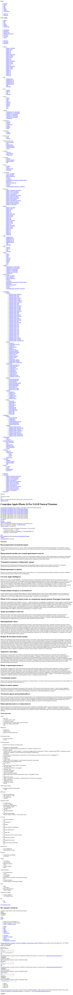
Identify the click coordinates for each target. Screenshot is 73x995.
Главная (2, 507)
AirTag (7, 185)
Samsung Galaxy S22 (14, 321)
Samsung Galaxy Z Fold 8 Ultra (16, 340)
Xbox (7, 143)
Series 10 (8, 103)
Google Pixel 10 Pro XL (14, 376)
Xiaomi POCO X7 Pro (14, 344)
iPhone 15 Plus (9, 63)
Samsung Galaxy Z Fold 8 (15, 339)
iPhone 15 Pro (9, 62)
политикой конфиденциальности (54, 955)
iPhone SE (8, 75)
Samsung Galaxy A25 (14, 334)
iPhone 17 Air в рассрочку (12, 192)
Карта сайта (6, 939)
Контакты (5, 15)
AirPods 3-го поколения (12, 115)
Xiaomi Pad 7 (12, 420)
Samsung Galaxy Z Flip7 (14, 299)
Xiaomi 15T (12, 345)
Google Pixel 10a (13, 372)
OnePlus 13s (12, 397)
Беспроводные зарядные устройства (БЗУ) (16, 180)
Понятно (3, 993)
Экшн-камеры (9, 153)
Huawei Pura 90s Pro (14, 384)
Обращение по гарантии (9, 940)
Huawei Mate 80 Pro (14, 385)
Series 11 (8, 101)
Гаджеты (5, 35)
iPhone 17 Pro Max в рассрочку (13, 190)
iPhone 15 (8, 64)
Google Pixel (9, 124)
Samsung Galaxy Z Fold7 (15, 298)
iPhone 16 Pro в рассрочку (12, 196)
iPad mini (8, 94)
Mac (4, 6)
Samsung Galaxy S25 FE (15, 307)
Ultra (7, 100)
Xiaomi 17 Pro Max (13, 356)
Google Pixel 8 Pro (13, 366)
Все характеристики (5, 904)
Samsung (8, 122)
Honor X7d (11, 411)
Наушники (8, 181)
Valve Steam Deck (10, 147)
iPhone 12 (8, 72)
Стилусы (8, 184)
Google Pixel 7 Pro (13, 368)
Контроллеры (9, 144)
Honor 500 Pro (12, 404)
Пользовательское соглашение (8, 943)
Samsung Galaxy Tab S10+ (15, 429)
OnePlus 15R (12, 393)
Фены (7, 167)
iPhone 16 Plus (9, 55)
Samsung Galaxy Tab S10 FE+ (16, 434)
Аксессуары (6, 11)
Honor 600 (11, 406)
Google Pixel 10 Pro (13, 375)
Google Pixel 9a (12, 371)
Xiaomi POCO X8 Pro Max (15, 362)
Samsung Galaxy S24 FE (15, 314)
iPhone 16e (8, 59)
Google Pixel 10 (12, 374)
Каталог (5, 3)
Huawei (8, 125)
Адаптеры (8, 178)
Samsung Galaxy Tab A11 (15, 431)
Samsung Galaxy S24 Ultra (15, 311)
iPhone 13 (8, 71)
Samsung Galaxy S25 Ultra (15, 302)
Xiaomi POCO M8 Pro (14, 359)
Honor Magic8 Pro (13, 410)
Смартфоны (6, 29)
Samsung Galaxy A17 (14, 335)
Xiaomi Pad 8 (12, 419)
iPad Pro (8, 90)
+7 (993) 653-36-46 (21, 524)
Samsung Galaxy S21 (14, 323)
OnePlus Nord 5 (12, 398)
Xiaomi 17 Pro (12, 354)
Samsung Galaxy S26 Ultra (15, 294)
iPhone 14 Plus (9, 67)
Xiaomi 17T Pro (12, 349)
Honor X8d (11, 412)
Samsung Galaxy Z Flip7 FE (15, 300)
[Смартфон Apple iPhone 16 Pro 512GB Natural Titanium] (14, 509)
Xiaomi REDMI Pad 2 (14, 424)
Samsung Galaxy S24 (14, 313)
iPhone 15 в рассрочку (11, 204)
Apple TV (8, 152)
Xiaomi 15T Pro (12, 347)
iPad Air (8, 91)
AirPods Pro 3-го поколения (13, 111)
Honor (7, 128)
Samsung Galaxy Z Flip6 (14, 309)
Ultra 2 (7, 99)
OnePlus (8, 127)
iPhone (5, 4)
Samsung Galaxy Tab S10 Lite (16, 435)
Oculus (7, 148)
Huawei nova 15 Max (14, 389)
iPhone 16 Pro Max (10, 54)
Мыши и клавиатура (11, 182)
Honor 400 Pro (12, 402)
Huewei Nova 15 (13, 386)
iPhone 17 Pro (9, 49)
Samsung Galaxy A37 (14, 329)
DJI (10, 456)
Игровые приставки (8, 33)
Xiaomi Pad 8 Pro (13, 417)
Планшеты (6, 31)
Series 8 (8, 105)
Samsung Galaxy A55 (14, 327)
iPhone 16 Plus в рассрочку (12, 198)
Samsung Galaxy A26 (14, 332)
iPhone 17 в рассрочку (11, 194)
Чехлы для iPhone (10, 173)
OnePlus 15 (11, 392)
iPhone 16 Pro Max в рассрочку (13, 195)
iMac (7, 85)
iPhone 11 (8, 73)
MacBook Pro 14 (10, 82)
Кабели (8, 177)
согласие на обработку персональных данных (12, 991)
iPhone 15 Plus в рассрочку (12, 203)
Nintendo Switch (10, 146)
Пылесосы (8, 170)
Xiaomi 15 (11, 343)
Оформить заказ (4, 500)
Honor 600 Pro (12, 408)
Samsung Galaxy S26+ (14, 295)
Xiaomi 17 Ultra (12, 357)
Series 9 (8, 104)
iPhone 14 (8, 70)
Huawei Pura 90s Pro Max (15, 383)
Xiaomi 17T (12, 358)
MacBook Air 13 (10, 80)
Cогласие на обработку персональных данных (27, 943)
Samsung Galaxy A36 (14, 330)
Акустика (5, 36)
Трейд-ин (5, 13)
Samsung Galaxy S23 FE (15, 318)
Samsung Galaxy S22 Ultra (15, 320)
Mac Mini (8, 86)
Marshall (8, 158)
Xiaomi (8, 123)
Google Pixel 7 (12, 370)
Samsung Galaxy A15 (14, 336)
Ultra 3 (7, 97)
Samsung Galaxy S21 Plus (15, 322)
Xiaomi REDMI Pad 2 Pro (15, 421)
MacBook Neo (9, 78)
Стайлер (8, 166)
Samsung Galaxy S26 (14, 296)
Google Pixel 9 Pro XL (14, 365)
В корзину (3, 913)
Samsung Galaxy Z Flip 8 (15, 338)
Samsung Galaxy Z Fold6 (15, 308)
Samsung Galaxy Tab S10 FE (16, 430)
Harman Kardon (10, 161)
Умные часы (6, 32)
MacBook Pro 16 (10, 84)
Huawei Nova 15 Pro (14, 388)
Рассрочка (5, 42)
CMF (7, 137)
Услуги (5, 938)
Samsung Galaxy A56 (14, 326)
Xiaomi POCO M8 (13, 353)
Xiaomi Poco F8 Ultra (14, 352)
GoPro (10, 455)
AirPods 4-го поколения (12, 114)
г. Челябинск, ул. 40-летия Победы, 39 (24, 531)
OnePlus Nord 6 (12, 395)
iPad (4, 7)
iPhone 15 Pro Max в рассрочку (13, 200)
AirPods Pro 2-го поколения (13, 113)
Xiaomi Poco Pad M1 (14, 422)
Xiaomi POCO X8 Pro (14, 361)
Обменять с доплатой (6, 522)
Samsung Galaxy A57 (14, 325)
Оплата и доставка (7, 936)
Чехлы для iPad (10, 175)
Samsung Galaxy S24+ (14, 312)
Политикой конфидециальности (42, 991)
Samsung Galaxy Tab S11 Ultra (16, 428)
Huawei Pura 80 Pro (13, 380)
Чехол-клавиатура (10, 176)
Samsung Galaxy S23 (14, 317)
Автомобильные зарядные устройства (15, 186)
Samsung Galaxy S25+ (14, 303)
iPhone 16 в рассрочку (11, 199)
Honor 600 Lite (12, 407)
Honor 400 (11, 401)
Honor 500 (11, 403)
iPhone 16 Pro (9, 57)
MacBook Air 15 (10, 81)
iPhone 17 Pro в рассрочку (12, 191)
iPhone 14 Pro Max (10, 66)
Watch (4, 8)
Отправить (3, 957)
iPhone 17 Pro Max (10, 48)
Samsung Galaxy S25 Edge (15, 305)
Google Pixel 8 (12, 367)
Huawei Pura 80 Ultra (14, 379)
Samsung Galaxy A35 (14, 331)
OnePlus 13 (11, 394)
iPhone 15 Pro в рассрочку (12, 201)
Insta (10, 453)
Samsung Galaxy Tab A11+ (15, 433)
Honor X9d (11, 413)
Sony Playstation (10, 142)
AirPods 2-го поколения (12, 117)
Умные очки (9, 154)
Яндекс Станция (10, 159)
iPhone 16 (8, 58)
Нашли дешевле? (5, 526)
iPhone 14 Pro (9, 68)
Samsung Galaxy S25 (14, 304)
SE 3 (7, 106)
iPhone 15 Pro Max (10, 61)
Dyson (4, 37)
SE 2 (7, 108)
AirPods (5, 10)
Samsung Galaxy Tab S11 (15, 426)
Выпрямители (9, 168)
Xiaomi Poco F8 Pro (13, 350)
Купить (2, 520)
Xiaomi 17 (11, 348)
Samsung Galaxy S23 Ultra (15, 316)
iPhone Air (8, 50)
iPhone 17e (8, 53)
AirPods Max (9, 118)
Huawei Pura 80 (12, 381)
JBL (7, 162)
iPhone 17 (8, 52)
